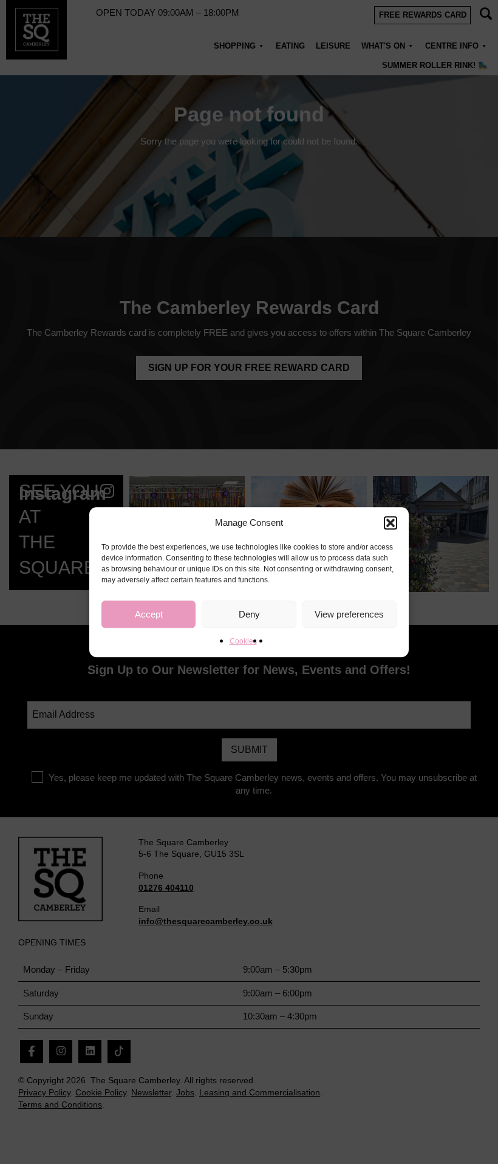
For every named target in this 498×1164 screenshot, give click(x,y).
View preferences (349, 614)
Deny (249, 614)
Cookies (243, 641)
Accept (149, 614)
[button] (390, 523)
